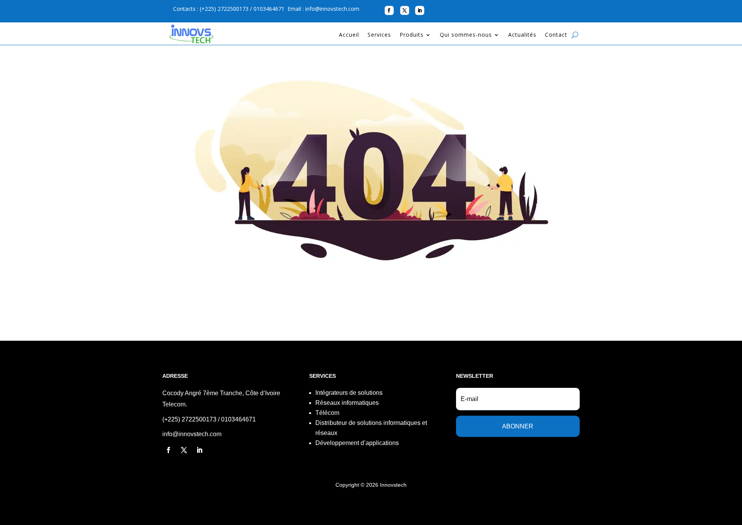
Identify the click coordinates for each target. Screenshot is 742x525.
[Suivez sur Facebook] (389, 10)
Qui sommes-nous (466, 35)
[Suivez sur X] (404, 10)
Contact (556, 35)
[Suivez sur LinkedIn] (419, 10)
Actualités (522, 35)
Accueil (349, 35)
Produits (412, 35)
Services (379, 35)
